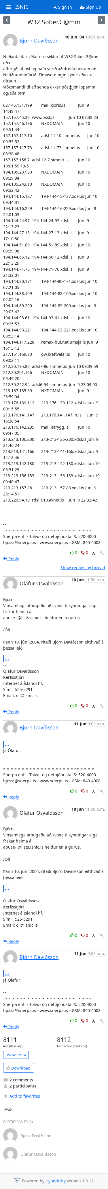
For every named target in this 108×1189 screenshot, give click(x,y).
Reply (13, 558)
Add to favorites (25, 1096)
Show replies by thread (82, 567)
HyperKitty (56, 1181)
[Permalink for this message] (102, 553)
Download (20, 1068)
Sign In (64, 7)
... (7, 658)
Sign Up (93, 7)
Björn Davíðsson (39, 40)
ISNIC (22, 6)
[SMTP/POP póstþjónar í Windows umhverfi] (6, 20)
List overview (15, 1054)
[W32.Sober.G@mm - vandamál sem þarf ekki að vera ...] (101, 20)
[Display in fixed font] (93, 553)
